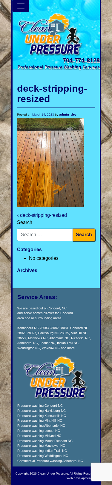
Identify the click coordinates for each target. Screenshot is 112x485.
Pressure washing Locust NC (38, 430)
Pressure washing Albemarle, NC (41, 425)
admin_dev (67, 114)
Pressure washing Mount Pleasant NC (45, 441)
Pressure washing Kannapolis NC (41, 416)
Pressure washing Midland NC (39, 436)
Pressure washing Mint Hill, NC (39, 420)
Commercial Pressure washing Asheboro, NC (50, 461)
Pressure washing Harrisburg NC (41, 410)
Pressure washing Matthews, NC (41, 445)
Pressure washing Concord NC (40, 405)
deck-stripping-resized (43, 215)
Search (24, 222)
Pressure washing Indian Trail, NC (42, 450)
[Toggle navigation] (21, 6)
